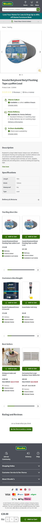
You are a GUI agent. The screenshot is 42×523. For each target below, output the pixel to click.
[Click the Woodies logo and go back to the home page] (7, 4)
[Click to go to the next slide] (38, 270)
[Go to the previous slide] (2, 52)
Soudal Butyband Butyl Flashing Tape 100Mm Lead (30, 243)
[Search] (38, 9)
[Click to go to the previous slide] (4, 270)
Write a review (28, 92)
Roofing (10, 27)
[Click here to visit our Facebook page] (17, 489)
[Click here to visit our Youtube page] (21, 489)
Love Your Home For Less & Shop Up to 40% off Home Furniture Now (21, 16)
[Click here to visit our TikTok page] (13, 489)
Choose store (12, 105)
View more (5, 167)
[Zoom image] (39, 70)
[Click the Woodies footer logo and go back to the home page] (21, 448)
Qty (2, 519)
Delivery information (15, 122)
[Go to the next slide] (40, 52)
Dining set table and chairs (9, 374)
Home (4, 27)
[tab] (20, 74)
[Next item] (38, 21)
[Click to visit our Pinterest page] (25, 489)
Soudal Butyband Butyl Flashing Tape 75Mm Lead (11, 242)
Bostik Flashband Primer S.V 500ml (10, 308)
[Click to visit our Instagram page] (29, 489)
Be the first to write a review (21, 429)
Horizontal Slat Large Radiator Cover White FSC (31, 374)
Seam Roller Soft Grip (29, 307)
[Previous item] (3, 21)
